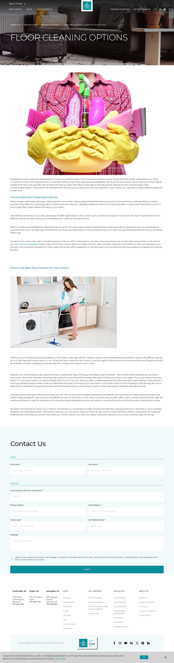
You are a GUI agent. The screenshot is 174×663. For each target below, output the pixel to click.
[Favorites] (160, 9)
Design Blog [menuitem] (93, 613)
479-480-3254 (18, 604)
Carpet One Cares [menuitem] (146, 602)
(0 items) (165, 9)
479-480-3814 (52, 604)
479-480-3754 (35, 602)
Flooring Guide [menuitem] (120, 606)
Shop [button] (29, 9)
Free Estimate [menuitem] (69, 624)
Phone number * (17, 505)
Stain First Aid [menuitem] (120, 602)
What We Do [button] (15, 9)
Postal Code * (15, 520)
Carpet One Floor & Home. (36, 643)
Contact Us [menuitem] (144, 606)
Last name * (93, 464)
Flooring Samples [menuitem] (95, 602)
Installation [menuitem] (118, 622)
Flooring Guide (30, 25)
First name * (15, 464)
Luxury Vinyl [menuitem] (68, 602)
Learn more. (60, 659)
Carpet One (15, 25)
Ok (144, 657)
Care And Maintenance (50, 25)
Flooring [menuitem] (66, 598)
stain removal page (28, 244)
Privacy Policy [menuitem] (145, 615)
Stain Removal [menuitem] (120, 598)
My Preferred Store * (96, 520)
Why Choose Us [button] (44, 9)
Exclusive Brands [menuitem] (121, 627)
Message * (14, 535)
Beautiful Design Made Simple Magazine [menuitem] (98, 607)
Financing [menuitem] (67, 628)
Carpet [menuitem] (66, 611)
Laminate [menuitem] (67, 615)
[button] (156, 9)
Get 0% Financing (142, 9)
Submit (87, 569)
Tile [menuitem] (64, 620)
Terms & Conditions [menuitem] (147, 611)
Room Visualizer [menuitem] (95, 598)
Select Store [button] (15, 4)
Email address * (94, 505)
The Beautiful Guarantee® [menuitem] (119, 612)
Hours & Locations (119, 9)
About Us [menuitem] (143, 598)
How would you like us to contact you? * (26, 490)
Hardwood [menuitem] (67, 606)
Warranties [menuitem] (118, 618)
